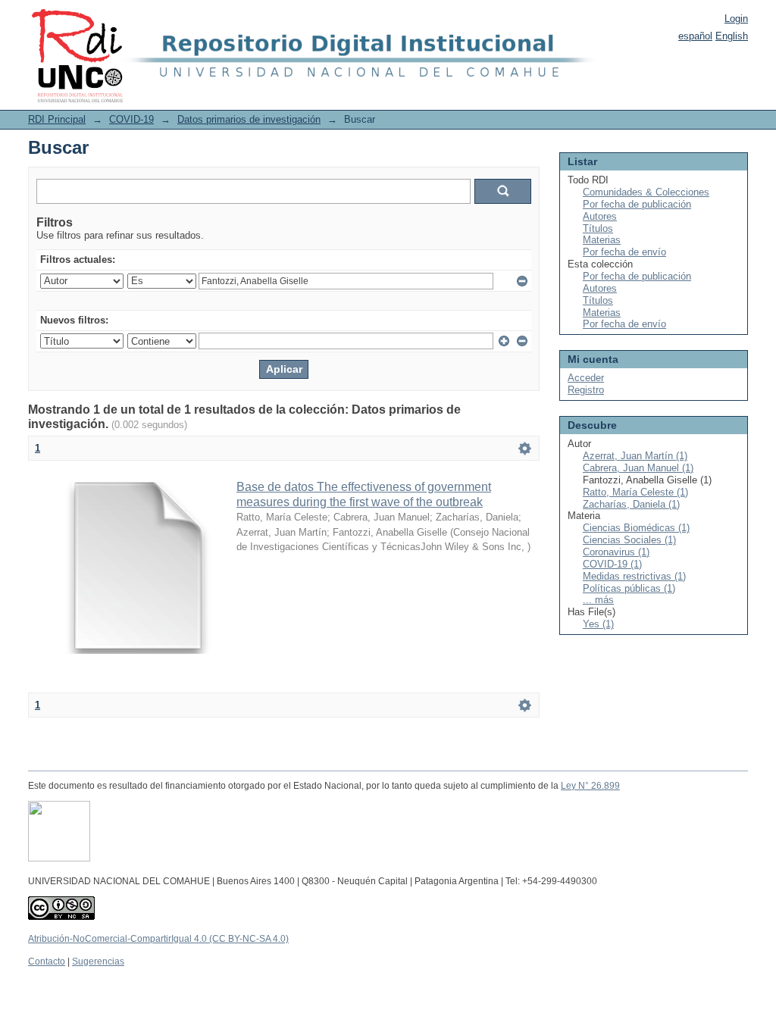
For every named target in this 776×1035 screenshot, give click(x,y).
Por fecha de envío (624, 252)
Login (736, 18)
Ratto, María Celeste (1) (635, 492)
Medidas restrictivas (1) (634, 576)
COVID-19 (131, 119)
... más (598, 599)
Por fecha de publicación (637, 204)
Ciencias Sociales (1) (629, 540)
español (695, 36)
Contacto (46, 961)
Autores (600, 216)
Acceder (586, 377)
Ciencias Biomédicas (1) (636, 527)
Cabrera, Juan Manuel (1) (638, 468)
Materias (602, 239)
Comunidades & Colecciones (646, 192)
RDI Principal (57, 119)
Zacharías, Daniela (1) (631, 504)
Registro (586, 390)
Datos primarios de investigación (249, 119)
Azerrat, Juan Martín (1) (635, 455)
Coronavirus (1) (616, 552)
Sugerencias (98, 961)
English (731, 36)
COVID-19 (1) (612, 564)
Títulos (598, 228)
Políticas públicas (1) (629, 588)
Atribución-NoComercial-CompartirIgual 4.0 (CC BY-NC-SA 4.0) (158, 938)
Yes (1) (598, 624)
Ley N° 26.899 (590, 785)
